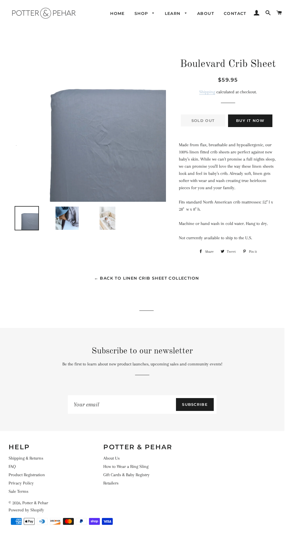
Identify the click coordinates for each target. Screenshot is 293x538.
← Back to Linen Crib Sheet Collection (146, 278)
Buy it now (250, 120)
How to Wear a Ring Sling (126, 466)
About (205, 13)
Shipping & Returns (26, 458)
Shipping (207, 91)
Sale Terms (18, 491)
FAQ (12, 466)
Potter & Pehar (35, 502)
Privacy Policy (21, 483)
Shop (142, 13)
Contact (235, 13)
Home (117, 13)
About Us (111, 458)
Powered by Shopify (26, 510)
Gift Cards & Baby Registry (126, 474)
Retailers (110, 483)
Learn (173, 13)
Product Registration (27, 474)
